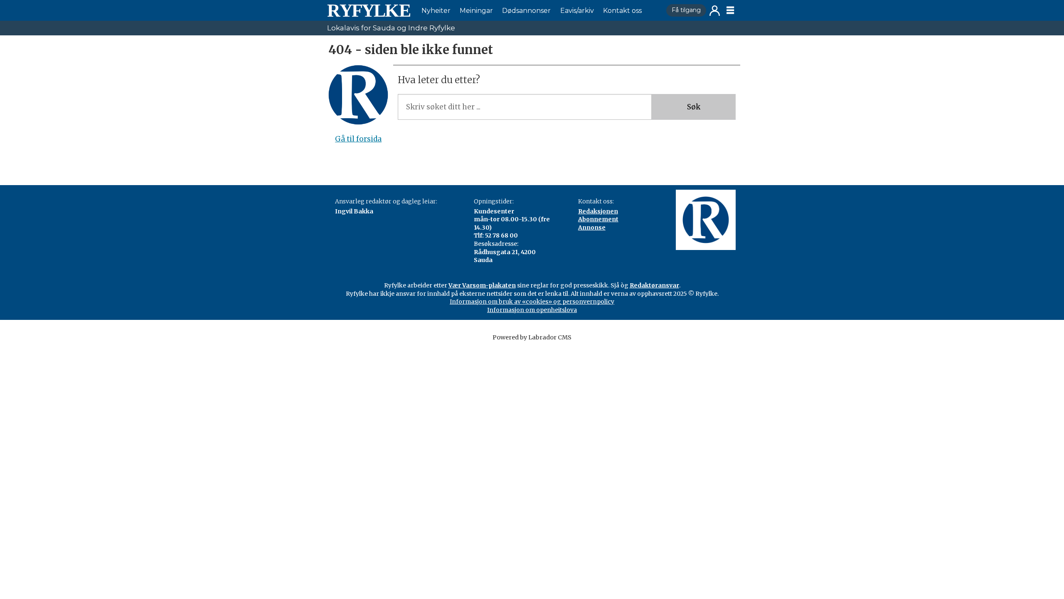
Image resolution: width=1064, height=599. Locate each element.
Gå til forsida (358, 139)
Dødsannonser (526, 11)
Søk (693, 106)
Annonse (592, 227)
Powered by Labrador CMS (532, 337)
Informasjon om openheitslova (532, 310)
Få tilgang (686, 10)
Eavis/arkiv (577, 11)
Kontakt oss (622, 11)
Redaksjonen (598, 211)
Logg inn (714, 10)
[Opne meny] (730, 10)
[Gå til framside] (368, 10)
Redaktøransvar (654, 285)
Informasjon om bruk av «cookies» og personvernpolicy (532, 301)
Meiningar (476, 11)
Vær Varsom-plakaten (482, 285)
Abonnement (598, 219)
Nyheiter (436, 11)
